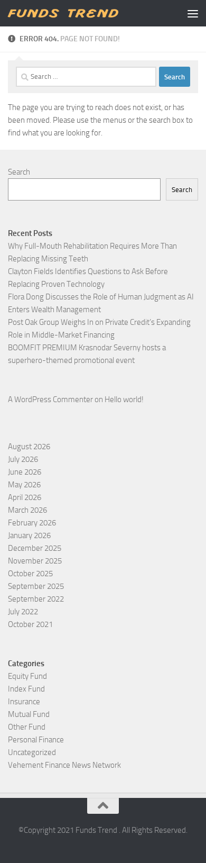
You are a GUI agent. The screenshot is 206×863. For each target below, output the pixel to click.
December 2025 (34, 548)
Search (19, 172)
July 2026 (23, 459)
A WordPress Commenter (50, 399)
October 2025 (30, 573)
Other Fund (26, 727)
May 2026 (24, 484)
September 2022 (36, 599)
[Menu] (193, 13)
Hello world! (124, 399)
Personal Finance (36, 739)
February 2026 (32, 523)
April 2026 (24, 497)
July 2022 (23, 611)
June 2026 (24, 472)
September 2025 (36, 586)
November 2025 (35, 561)
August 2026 (29, 446)
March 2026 (27, 510)
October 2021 (30, 624)
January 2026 (29, 535)
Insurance (24, 701)
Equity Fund (27, 676)
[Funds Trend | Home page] (81, 13)
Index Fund (26, 689)
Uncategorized (32, 752)
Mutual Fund (29, 714)
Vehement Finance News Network (64, 765)
